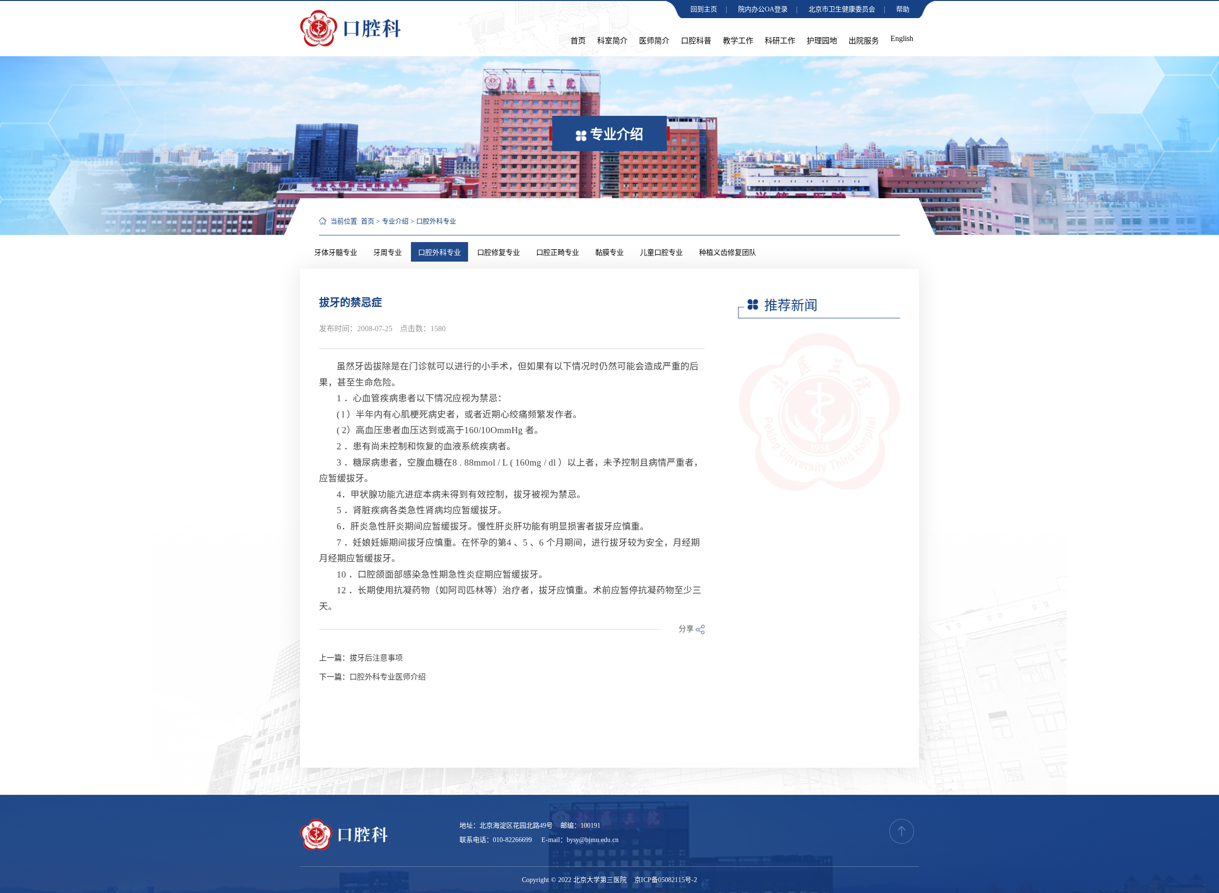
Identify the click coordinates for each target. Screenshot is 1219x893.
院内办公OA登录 (763, 9)
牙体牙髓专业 (335, 252)
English (901, 38)
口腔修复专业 (498, 252)
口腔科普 (696, 41)
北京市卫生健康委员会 (842, 9)
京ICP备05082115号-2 (665, 879)
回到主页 (703, 9)
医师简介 (654, 41)
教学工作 (738, 41)
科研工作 (780, 41)
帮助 (902, 9)
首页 (578, 41)
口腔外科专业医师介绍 (388, 677)
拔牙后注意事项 (376, 658)
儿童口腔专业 (661, 252)
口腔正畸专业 (557, 252)
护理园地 (822, 41)
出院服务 (864, 41)
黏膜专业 (609, 252)
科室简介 (612, 41)
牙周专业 (387, 252)
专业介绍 (395, 221)
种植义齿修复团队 (727, 252)
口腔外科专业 (436, 221)
